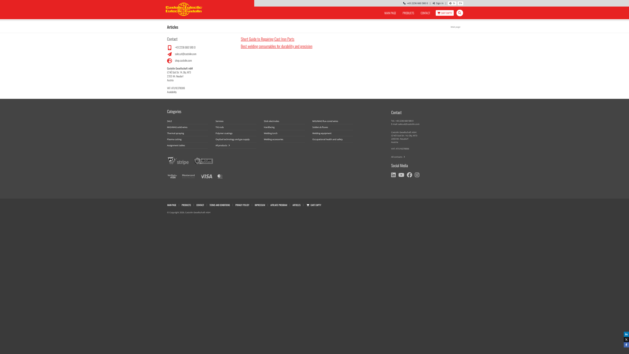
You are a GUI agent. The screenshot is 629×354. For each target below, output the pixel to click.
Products (408, 13)
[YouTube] (401, 174)
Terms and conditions (220, 205)
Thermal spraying (175, 133)
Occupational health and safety (327, 139)
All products (222, 145)
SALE (169, 121)
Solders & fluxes (320, 127)
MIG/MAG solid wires (177, 127)
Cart (446, 13)
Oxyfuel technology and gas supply (233, 139)
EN (460, 3)
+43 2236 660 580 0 (417, 3)
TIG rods (220, 127)
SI (454, 3)
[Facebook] (409, 174)
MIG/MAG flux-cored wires (325, 121)
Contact (425, 13)
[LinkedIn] (393, 174)
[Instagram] (417, 174)
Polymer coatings (224, 133)
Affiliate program (278, 205)
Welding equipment (322, 133)
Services (219, 121)
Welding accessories (273, 139)
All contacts (397, 156)
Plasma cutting (174, 139)
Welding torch (270, 133)
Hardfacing (269, 127)
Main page (390, 13)
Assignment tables (176, 145)
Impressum (260, 205)
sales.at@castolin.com (185, 54)
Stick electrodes (271, 121)
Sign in (440, 3)
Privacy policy (242, 205)
